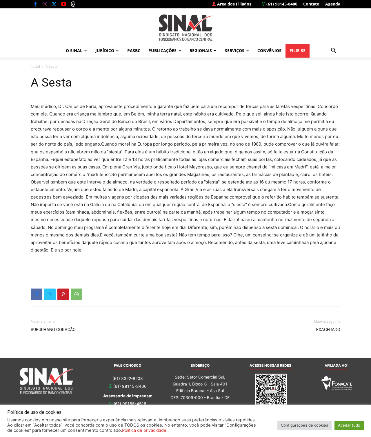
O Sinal (74, 50)
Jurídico (104, 50)
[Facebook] (35, 4)
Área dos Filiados (233, 4)
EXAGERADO (328, 329)
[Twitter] (54, 4)
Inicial (35, 66)
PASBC (133, 50)
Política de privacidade (144, 430)
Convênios (269, 50)
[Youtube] (63, 4)
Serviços (234, 50)
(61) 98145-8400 (281, 4)
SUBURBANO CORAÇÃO (53, 329)
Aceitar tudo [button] (349, 425)
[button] (333, 51)
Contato (311, 4)
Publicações (162, 50)
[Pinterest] (63, 294)
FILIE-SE (297, 50)
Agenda (332, 4)
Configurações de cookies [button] (304, 425)
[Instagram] (44, 4)
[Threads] (73, 4)
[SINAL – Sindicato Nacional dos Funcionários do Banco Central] (185, 27)
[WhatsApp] (76, 294)
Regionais (201, 50)
